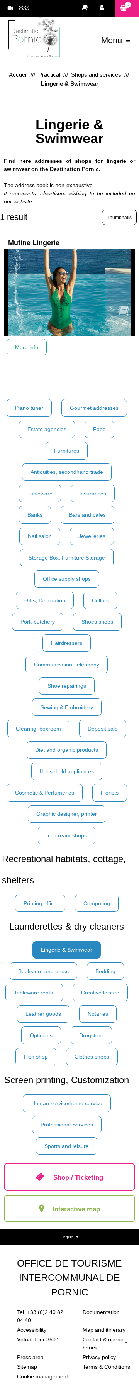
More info (26, 347)
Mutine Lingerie (33, 243)
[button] (127, 8)
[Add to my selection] (124, 313)
